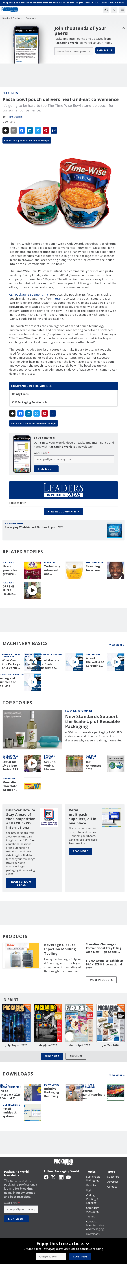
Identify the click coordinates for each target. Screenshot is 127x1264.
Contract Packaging (88, 1085)
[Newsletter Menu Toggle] (106, 10)
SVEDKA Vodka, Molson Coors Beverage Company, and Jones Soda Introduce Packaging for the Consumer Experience (52, 765)
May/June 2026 (48, 1045)
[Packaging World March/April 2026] (79, 1023)
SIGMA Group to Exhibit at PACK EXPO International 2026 (104, 964)
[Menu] (122, 10)
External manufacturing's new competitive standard (93, 1094)
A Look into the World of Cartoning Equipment (95, 662)
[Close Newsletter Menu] (123, 28)
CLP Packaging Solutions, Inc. (29, 294)
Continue (80, 1256)
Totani (57, 298)
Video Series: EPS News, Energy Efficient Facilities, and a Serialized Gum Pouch (10, 765)
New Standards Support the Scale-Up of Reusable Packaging (92, 721)
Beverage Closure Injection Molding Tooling (60, 949)
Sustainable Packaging (10, 756)
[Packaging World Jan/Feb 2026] (110, 1023)
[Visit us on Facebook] (46, 1177)
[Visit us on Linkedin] (61, 1177)
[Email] (14, 130)
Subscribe (52, 1056)
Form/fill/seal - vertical (11, 655)
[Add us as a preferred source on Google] (54, 130)
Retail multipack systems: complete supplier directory (9, 1112)
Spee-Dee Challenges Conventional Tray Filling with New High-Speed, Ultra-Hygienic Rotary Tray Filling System (104, 948)
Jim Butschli (16, 116)
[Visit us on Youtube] (68, 1177)
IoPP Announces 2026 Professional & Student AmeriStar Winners (95, 765)
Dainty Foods (20, 394)
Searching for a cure (93, 568)
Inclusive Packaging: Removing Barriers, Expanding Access (52, 1092)
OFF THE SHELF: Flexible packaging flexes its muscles (9, 590)
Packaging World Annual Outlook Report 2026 (34, 527)
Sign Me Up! (105, 50)
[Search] (114, 10)
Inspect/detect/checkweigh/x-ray (44, 655)
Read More (80, 851)
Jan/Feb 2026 (110, 1045)
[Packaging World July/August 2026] (16, 1023)
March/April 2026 (79, 1045)
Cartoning (93, 654)
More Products (101, 980)
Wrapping (8, 778)
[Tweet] (38, 130)
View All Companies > (63, 511)
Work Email (41, 453)
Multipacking (11, 1104)
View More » (117, 644)
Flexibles (10, 93)
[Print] (5, 130)
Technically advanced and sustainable (52, 570)
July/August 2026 (16, 1045)
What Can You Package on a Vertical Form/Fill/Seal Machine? (12, 664)
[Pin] (46, 130)
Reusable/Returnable (79, 710)
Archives (76, 1056)
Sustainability (95, 562)
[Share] (22, 130)
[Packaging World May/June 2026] (48, 1023)
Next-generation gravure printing (10, 570)
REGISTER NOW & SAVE (21, 883)
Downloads (51, 1084)
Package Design (49, 756)
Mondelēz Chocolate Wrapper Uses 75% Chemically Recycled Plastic (10, 786)
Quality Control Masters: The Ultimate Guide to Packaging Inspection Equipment (42, 664)
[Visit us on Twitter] (53, 1177)
